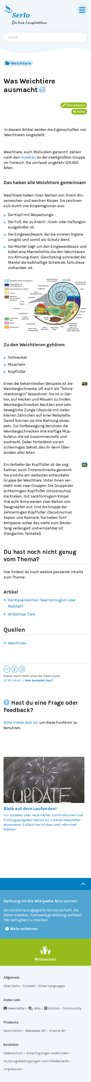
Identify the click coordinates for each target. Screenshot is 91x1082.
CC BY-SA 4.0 (12, 680)
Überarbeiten (75, 105)
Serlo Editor (13, 1031)
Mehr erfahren (24, 928)
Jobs (37, 1008)
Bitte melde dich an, (21, 722)
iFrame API (57, 1031)
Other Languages (51, 986)
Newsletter (16, 1008)
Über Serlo (12, 986)
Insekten (28, 157)
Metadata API (35, 1031)
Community (72, 1008)
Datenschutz (13, 1053)
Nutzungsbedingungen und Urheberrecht (36, 1061)
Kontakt (29, 986)
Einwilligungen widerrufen (47, 1053)
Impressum (13, 1069)
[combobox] (45, 37)
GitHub (53, 1008)
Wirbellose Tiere (21, 614)
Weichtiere (21, 63)
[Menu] (82, 9)
